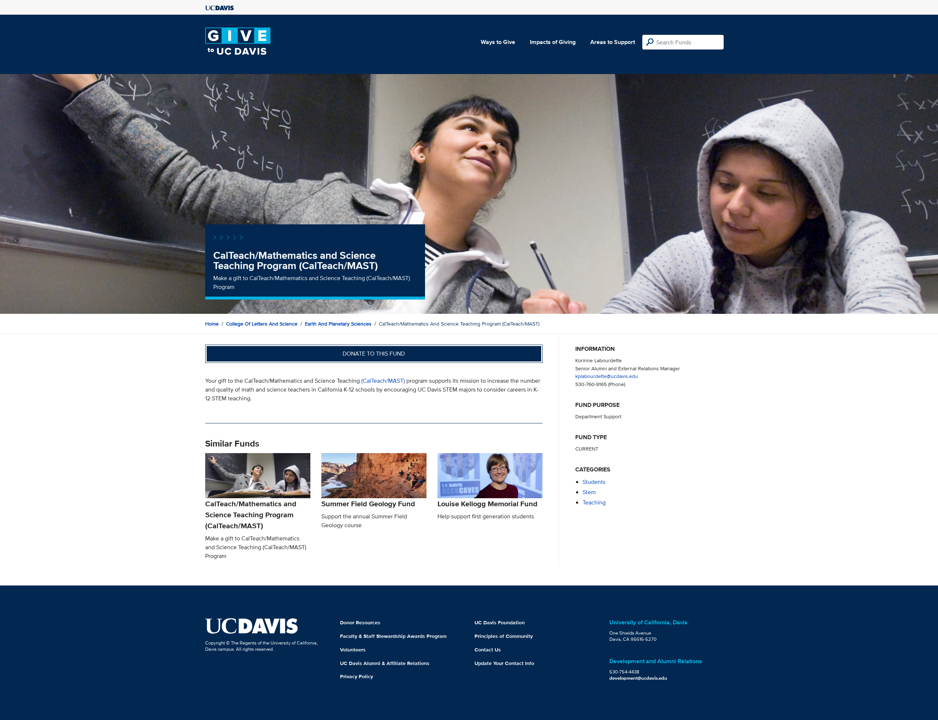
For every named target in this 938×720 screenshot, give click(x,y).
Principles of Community (503, 636)
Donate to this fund (374, 353)
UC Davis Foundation (499, 622)
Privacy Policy (356, 676)
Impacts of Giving (553, 42)
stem (589, 492)
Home (212, 323)
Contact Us (487, 649)
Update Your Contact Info (504, 663)
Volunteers (353, 649)
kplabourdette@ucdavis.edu (606, 376)
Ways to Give (498, 42)
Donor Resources (360, 622)
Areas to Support (612, 42)
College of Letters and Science (262, 323)
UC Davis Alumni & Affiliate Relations (384, 663)
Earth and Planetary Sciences (338, 323)
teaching (594, 502)
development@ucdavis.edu (638, 678)
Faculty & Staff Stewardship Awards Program (393, 636)
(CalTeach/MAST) (383, 380)
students (594, 482)
